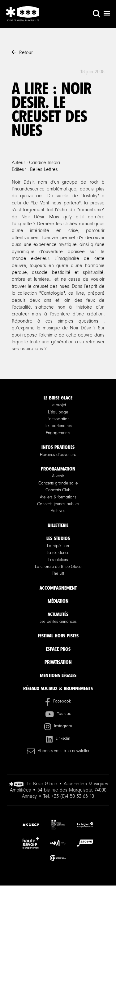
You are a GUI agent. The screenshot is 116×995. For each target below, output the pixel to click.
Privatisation (58, 662)
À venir (58, 476)
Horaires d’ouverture (58, 454)
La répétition (58, 545)
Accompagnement (58, 588)
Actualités (58, 614)
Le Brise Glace (58, 398)
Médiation (58, 601)
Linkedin (63, 738)
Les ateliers (58, 559)
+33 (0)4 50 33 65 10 (72, 796)
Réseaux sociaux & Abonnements (58, 688)
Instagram (63, 726)
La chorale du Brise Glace (58, 566)
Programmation (58, 469)
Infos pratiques (58, 447)
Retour (26, 52)
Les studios (58, 538)
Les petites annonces (58, 621)
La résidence (58, 552)
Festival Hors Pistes (58, 636)
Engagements (58, 433)
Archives (58, 510)
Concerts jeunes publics (58, 504)
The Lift (58, 573)
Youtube (64, 713)
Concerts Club (58, 490)
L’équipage (58, 412)
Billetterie (58, 525)
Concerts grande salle (58, 483)
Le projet (58, 405)
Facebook (62, 701)
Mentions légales (58, 675)
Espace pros (58, 649)
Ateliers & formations (58, 497)
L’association (58, 419)
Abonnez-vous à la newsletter (63, 750)
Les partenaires (58, 425)
